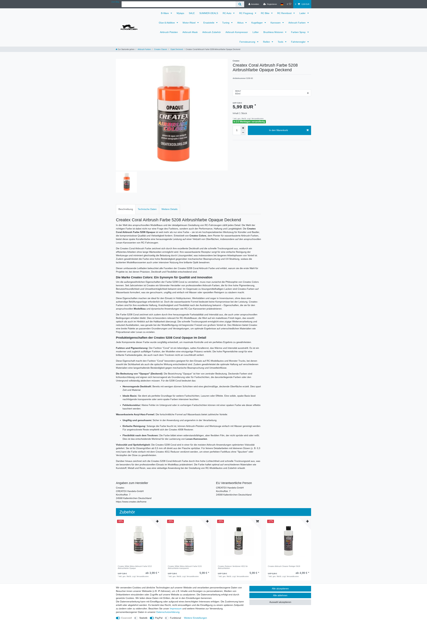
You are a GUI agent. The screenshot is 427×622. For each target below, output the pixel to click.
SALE (192, 13)
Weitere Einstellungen (195, 618)
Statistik (143, 618)
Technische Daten (147, 209)
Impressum (176, 608)
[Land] (282, 4)
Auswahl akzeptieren (280, 602)
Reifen (267, 41)
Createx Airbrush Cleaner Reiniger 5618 (284, 566)
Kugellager (257, 22)
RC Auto (227, 13)
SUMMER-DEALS (208, 13)
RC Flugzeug (246, 13)
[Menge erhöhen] (243, 128)
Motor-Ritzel (189, 22)
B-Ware (165, 13)
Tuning (226, 22)
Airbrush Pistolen (169, 32)
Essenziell (126, 618)
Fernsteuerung (248, 41)
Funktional (175, 618)
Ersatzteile (209, 22)
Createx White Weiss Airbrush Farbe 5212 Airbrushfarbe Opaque (135, 567)
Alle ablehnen (280, 595)
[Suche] (240, 4)
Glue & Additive (167, 22)
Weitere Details (169, 209)
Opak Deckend (176, 49)
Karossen (276, 22)
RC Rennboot (284, 13)
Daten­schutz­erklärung (167, 612)
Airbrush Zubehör (211, 32)
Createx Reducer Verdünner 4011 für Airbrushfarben (233, 567)
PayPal (158, 618)
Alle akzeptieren (280, 588)
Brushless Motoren (273, 32)
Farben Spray (298, 32)
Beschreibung (125, 209)
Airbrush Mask (190, 32)
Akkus (240, 22)
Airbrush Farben (297, 22)
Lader (302, 13)
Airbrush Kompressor (237, 32)
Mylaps (180, 13)
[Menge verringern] (243, 132)
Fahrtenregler (298, 41)
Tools (281, 41)
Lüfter (256, 32)
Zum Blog (115, 2)
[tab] (125, 209)
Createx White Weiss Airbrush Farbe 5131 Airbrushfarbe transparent (185, 567)
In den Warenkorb (278, 130)
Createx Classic (160, 49)
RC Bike (265, 13)
